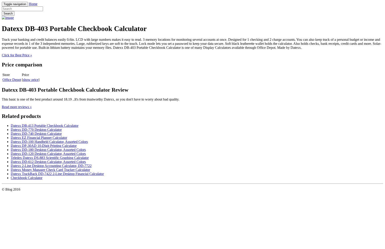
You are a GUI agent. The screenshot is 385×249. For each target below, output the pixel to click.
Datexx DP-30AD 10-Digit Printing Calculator (44, 146)
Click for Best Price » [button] (17, 55)
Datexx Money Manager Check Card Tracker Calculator (50, 170)
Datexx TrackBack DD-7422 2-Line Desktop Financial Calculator (57, 174)
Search (8, 13)
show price (30, 80)
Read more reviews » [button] (17, 107)
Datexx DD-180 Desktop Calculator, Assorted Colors (48, 150)
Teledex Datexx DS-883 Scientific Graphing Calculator (50, 158)
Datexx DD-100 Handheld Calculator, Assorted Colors (49, 142)
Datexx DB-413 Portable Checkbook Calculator (44, 126)
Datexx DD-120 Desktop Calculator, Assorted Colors (48, 154)
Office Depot (11, 80)
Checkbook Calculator (26, 178)
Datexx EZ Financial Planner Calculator (39, 138)
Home (33, 4)
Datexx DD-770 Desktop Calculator (36, 130)
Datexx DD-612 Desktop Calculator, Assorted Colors (48, 162)
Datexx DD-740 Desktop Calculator (36, 134)
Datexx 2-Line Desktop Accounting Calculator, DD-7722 (51, 166)
